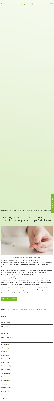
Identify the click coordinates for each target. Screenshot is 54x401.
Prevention (39, 210)
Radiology (4, 384)
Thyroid (3, 398)
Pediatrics (4, 377)
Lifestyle (3, 348)
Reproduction (5, 388)
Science (45, 210)
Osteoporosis (5, 373)
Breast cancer (17, 210)
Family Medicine (6, 337)
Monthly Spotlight (7, 366)
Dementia (4, 333)
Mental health (5, 359)
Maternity (4, 351)
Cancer (24, 210)
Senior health (5, 395)
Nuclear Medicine (6, 369)
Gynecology (5, 344)
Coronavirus (5, 330)
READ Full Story (10, 299)
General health (31, 210)
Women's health (42, 309)
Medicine (4, 355)
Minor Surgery (5, 362)
